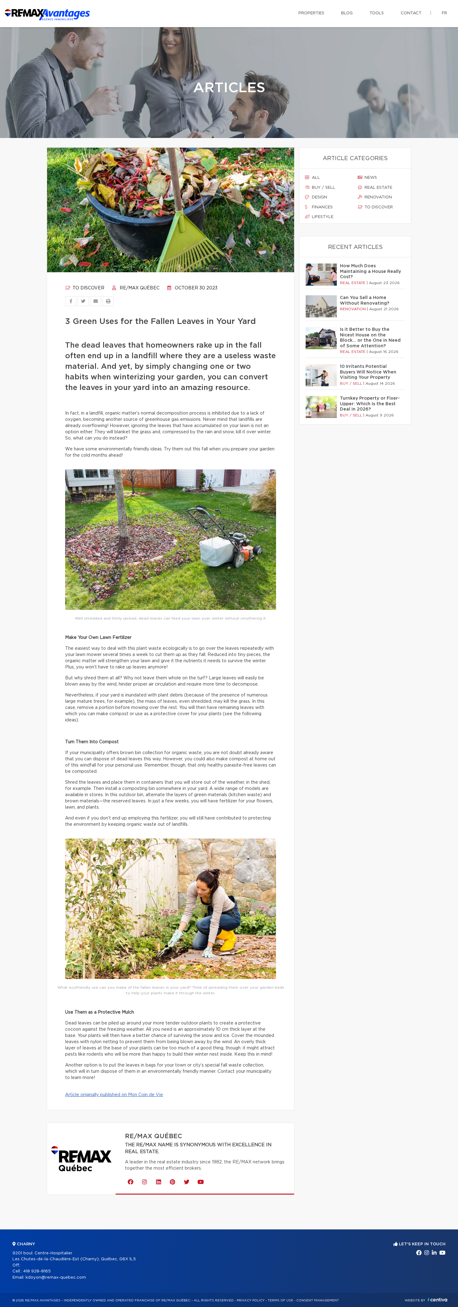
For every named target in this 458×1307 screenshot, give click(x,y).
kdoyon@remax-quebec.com (56, 1278)
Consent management (317, 1300)
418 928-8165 (37, 1271)
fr (444, 13)
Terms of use (280, 1300)
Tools (377, 13)
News (370, 178)
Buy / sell (323, 188)
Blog (347, 13)
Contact (411, 13)
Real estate (377, 188)
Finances (322, 207)
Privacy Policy (251, 1300)
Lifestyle (322, 217)
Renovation (377, 197)
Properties (311, 13)
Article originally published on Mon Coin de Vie (114, 1095)
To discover (87, 288)
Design (319, 197)
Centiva (437, 1300)
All (315, 178)
